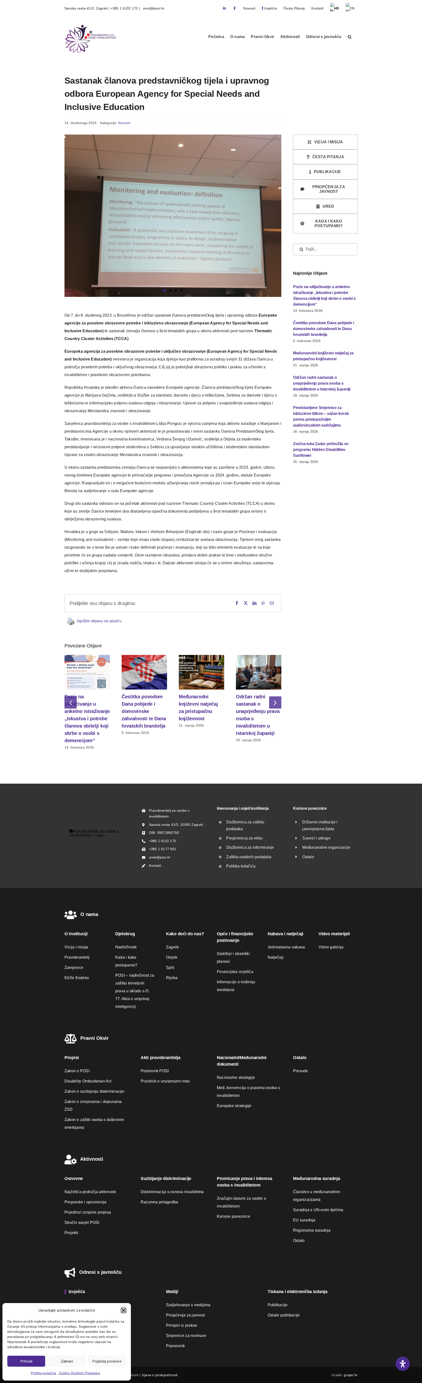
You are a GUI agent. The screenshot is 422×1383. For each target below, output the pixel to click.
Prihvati (26, 1361)
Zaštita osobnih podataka (248, 857)
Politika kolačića (43, 1373)
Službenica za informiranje (250, 847)
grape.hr (351, 1375)
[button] (123, 1310)
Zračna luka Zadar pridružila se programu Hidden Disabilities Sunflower (320, 450)
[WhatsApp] (263, 603)
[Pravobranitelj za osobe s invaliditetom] (99, 831)
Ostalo (308, 857)
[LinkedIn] (254, 603)
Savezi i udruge (316, 838)
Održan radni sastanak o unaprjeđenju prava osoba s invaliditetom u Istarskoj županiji (321, 383)
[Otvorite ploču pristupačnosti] (403, 1364)
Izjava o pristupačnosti (160, 1375)
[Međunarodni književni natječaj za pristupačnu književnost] (201, 657)
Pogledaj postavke (107, 1361)
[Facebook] (236, 603)
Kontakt (155, 865)
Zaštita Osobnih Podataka (79, 1373)
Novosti (124, 123)
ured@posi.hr (153, 8)
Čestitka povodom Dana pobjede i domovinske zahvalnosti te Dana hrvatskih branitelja (144, 711)
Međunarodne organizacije (326, 847)
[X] (245, 603)
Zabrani (67, 1361)
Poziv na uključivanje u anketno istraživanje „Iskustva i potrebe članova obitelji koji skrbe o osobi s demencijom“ (87, 718)
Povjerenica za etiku (244, 838)
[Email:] (271, 603)
